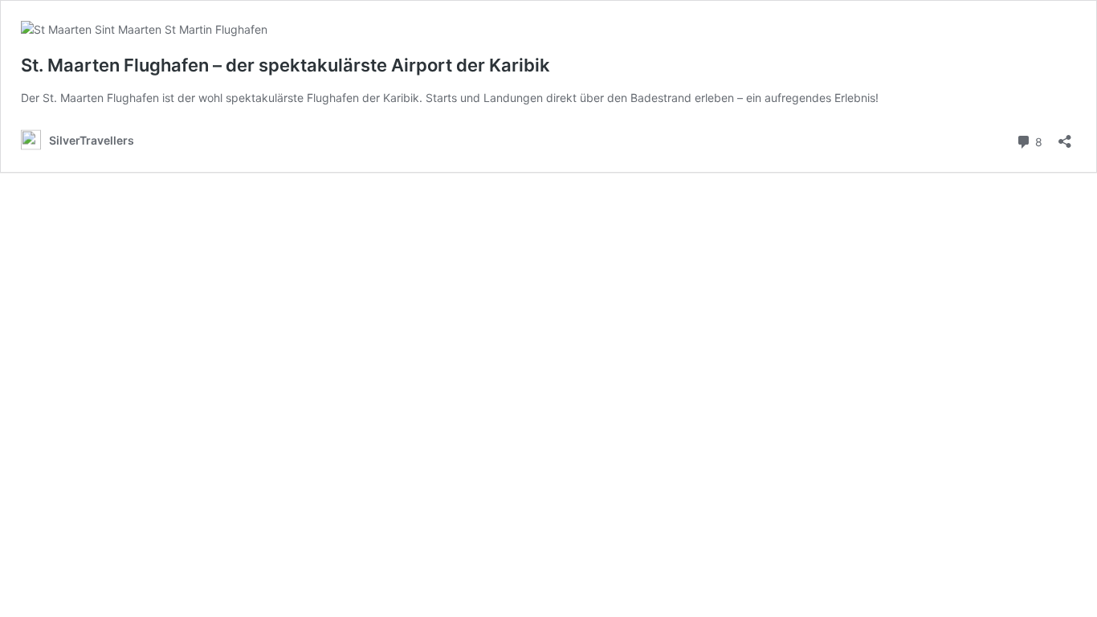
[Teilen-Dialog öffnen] (1065, 136)
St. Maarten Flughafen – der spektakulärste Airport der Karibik (285, 65)
